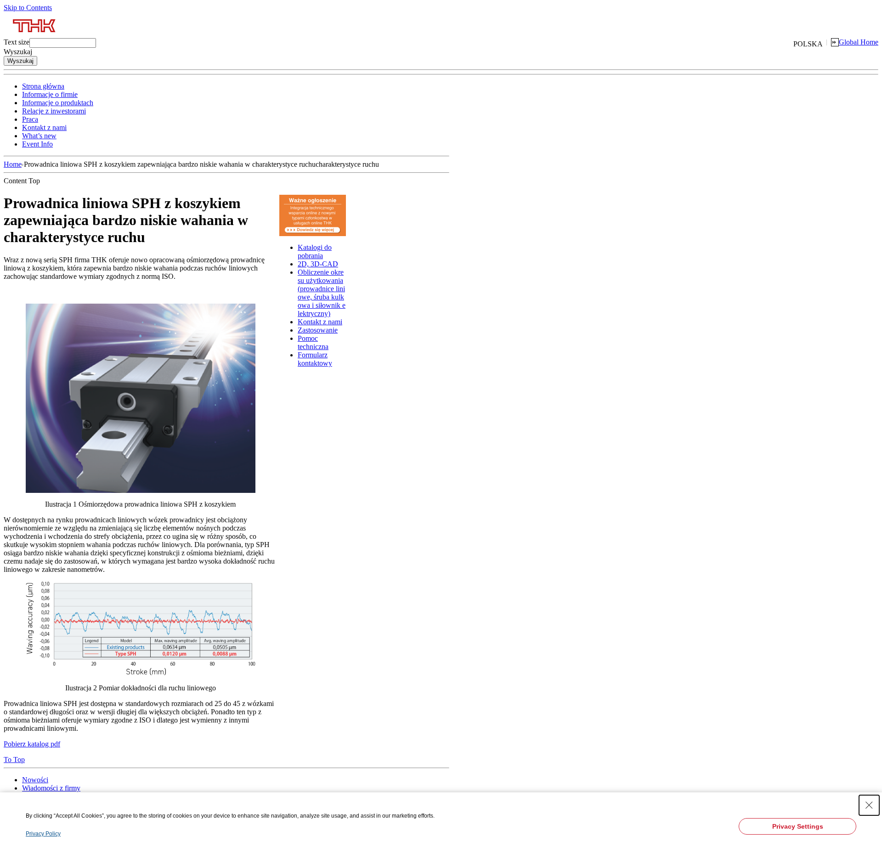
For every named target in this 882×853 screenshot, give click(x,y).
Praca (30, 119)
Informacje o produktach (57, 103)
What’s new (39, 136)
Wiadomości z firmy (51, 788)
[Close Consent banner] (869, 805)
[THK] (35, 36)
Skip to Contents (28, 7)
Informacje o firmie (50, 94)
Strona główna (43, 86)
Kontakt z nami (44, 127)
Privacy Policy (43, 833)
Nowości (35, 780)
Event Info (37, 144)
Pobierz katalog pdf (32, 744)
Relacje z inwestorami (54, 111)
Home (13, 164)
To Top (14, 759)
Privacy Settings (797, 826)
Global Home (858, 42)
